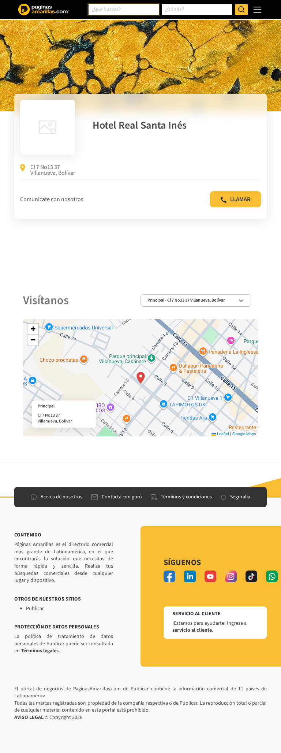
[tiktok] (251, 576)
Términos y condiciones (186, 497)
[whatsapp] (272, 576)
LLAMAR (240, 199)
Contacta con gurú (122, 497)
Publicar (35, 608)
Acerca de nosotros (61, 497)
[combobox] (124, 9)
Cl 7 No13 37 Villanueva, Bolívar (52, 170)
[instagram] (231, 576)
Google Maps (244, 433)
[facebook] (169, 576)
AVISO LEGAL (29, 717)
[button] (140, 378)
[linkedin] (190, 576)
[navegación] (257, 9)
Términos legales (40, 650)
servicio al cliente (192, 630)
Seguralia (240, 497)
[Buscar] (241, 9)
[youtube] (210, 576)
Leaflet (222, 433)
